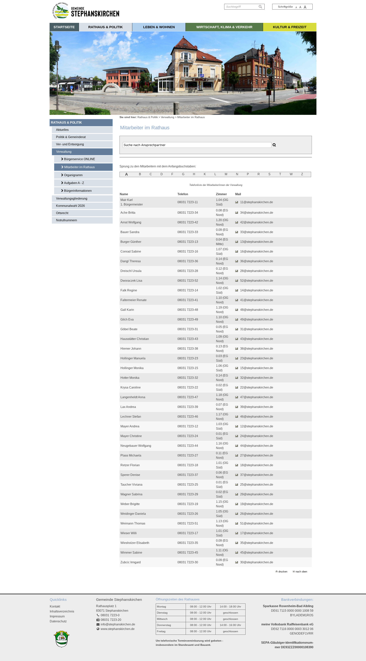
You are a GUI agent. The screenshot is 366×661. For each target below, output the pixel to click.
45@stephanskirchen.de (256, 552)
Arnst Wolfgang (130, 222)
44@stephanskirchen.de (256, 445)
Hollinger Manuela (132, 358)
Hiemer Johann (130, 348)
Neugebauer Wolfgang (135, 445)
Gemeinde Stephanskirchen (119, 600)
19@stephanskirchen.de (256, 504)
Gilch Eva (127, 319)
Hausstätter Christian (134, 338)
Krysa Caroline (130, 387)
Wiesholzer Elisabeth (134, 542)
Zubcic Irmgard (130, 562)
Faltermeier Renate (133, 300)
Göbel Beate (128, 329)
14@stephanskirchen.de (256, 290)
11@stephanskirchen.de (256, 202)
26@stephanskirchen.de (256, 513)
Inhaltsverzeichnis (62, 611)
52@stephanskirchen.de (256, 280)
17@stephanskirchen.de (256, 533)
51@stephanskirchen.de (256, 523)
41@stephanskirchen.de (256, 300)
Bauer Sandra (129, 232)
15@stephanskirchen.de (256, 368)
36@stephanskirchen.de (256, 261)
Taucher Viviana (131, 484)
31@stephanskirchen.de (256, 329)
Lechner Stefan (130, 416)
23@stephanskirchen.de (256, 358)
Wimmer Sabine (131, 552)
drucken (283, 571)
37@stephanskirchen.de (256, 474)
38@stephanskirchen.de (256, 348)
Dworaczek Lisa (131, 280)
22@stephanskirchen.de (256, 387)
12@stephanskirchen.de (256, 426)
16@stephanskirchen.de (256, 251)
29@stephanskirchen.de (256, 494)
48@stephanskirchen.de (256, 309)
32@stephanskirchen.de (256, 377)
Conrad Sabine (130, 251)
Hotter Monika (129, 377)
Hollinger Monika (132, 368)
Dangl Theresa (130, 261)
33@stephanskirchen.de (256, 232)
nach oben (301, 571)
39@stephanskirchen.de (256, 406)
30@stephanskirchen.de (256, 562)
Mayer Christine (131, 436)
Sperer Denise (130, 474)
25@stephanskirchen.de (256, 484)
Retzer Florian (130, 465)
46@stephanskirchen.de (256, 416)
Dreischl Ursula (130, 271)
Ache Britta (127, 212)
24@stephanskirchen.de (256, 436)
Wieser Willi (128, 533)
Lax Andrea (128, 406)
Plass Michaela (130, 455)
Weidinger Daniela (133, 513)
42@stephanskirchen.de (256, 222)
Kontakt (55, 606)
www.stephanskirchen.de (118, 629)
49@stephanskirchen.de (256, 319)
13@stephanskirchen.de (256, 241)
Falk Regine (128, 290)
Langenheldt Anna (132, 397)
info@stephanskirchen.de (118, 624)
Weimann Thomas (132, 523)
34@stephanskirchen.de (256, 212)
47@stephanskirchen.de (256, 397)
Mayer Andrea (129, 426)
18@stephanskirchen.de (256, 465)
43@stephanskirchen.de (256, 338)
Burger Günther (130, 241)
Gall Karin (127, 309)
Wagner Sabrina (131, 494)
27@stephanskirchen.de (256, 455)
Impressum (57, 616)
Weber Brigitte (130, 504)
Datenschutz (58, 621)
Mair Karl (126, 199)
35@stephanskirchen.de (256, 542)
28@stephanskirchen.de (256, 271)
